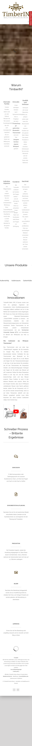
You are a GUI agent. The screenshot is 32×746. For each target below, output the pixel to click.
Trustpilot (16, 657)
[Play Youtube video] (16, 411)
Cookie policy (16, 671)
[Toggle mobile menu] (28, 22)
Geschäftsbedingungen (16, 669)
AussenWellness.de (23, 676)
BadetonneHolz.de (7, 676)
